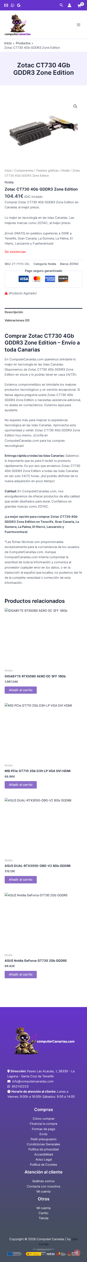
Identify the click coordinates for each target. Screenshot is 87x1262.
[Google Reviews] (19, 5)
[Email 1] (6, 5)
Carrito (43, 1213)
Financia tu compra (43, 1124)
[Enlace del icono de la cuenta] (69, 5)
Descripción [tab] (14, 312)
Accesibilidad (43, 1154)
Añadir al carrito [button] (21, 690)
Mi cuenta (43, 1191)
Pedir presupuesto (44, 1139)
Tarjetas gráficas (47, 170)
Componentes (23, 170)
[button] (61, 5)
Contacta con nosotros (43, 1186)
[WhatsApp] (12, 5)
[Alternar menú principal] (78, 24)
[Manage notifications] (77, 1252)
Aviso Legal (43, 1159)
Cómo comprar (43, 1119)
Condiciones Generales (43, 1144)
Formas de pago (43, 1129)
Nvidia (65, 170)
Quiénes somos (43, 1181)
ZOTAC (74, 264)
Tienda (43, 1218)
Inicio (8, 170)
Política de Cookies (43, 1165)
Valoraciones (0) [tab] (17, 320)
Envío (43, 1134)
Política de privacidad (44, 1149)
